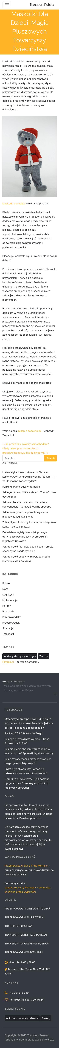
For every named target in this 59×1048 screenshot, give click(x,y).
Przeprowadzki (11, 622)
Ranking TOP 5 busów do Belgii (21, 486)
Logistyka (8, 594)
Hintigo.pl (8, 661)
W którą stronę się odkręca (20, 656)
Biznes (6, 583)
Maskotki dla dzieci (13, 203)
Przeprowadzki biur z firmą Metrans (26, 865)
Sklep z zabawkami (30, 430)
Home (5, 681)
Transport (8, 633)
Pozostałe (8, 611)
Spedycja (7, 628)
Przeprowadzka (11, 617)
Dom (5, 588)
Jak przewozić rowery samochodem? (26, 444)
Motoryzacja (9, 600)
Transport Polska (41, 5)
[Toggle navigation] (7, 5)
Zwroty (43, 656)
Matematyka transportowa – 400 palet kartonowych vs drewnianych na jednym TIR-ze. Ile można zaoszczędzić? (29, 477)
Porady (6, 605)
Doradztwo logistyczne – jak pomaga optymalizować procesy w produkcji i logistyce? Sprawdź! (24, 537)
